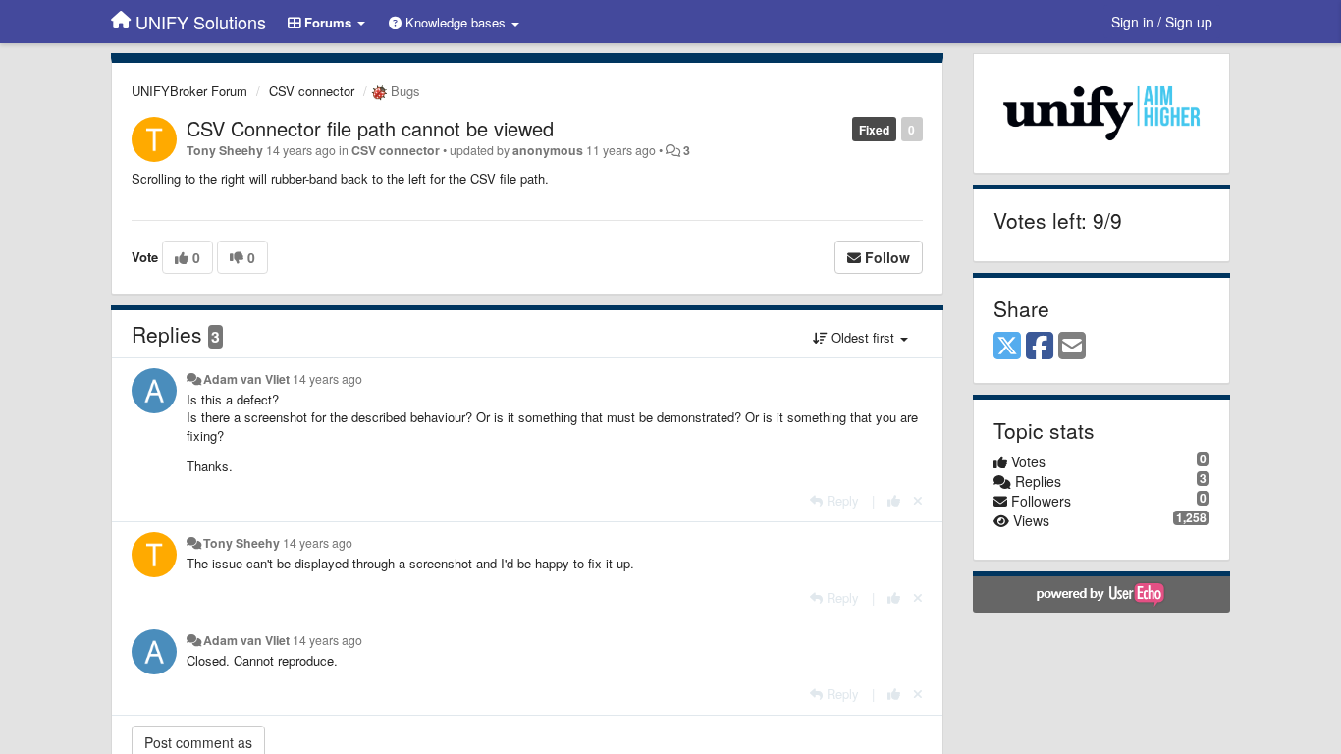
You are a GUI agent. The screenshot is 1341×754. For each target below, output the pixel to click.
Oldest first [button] (863, 337)
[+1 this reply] (893, 500)
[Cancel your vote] (918, 500)
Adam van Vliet (246, 379)
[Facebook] (1039, 346)
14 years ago (327, 379)
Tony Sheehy (225, 150)
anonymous (547, 150)
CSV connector (311, 90)
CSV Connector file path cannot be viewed (370, 128)
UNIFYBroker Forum (189, 90)
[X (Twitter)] (1007, 346)
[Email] (1072, 346)
